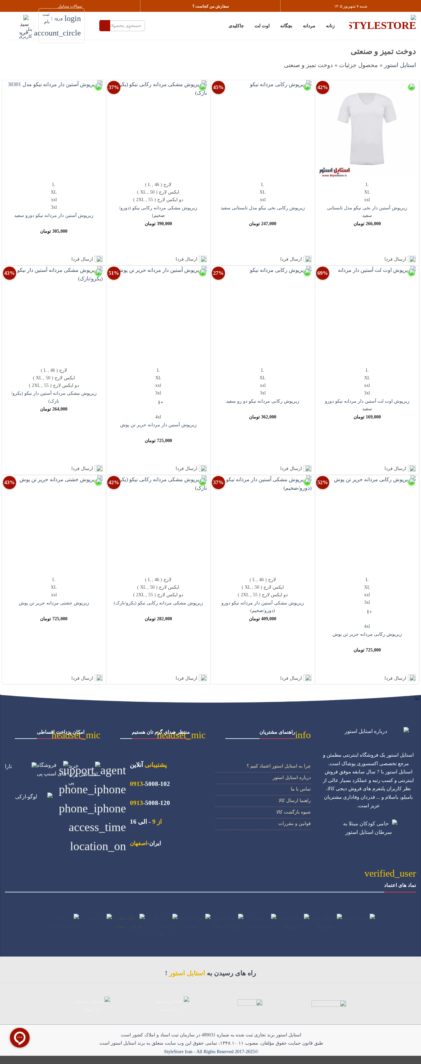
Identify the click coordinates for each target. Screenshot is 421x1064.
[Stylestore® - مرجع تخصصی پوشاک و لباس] (382, 25)
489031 (208, 1034)
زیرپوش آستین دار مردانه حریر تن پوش (158, 424)
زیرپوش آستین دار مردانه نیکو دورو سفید (53, 215)
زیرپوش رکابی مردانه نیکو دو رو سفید (262, 401)
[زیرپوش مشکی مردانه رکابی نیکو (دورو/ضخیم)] (158, 128)
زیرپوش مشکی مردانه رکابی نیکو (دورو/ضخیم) (158, 211)
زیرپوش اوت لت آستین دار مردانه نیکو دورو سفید (367, 404)
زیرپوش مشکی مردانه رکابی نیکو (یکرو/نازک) (158, 602)
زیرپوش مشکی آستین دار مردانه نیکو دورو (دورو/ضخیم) (262, 606)
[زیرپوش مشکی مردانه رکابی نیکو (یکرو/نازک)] (158, 524)
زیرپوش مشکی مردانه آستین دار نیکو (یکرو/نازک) (54, 396)
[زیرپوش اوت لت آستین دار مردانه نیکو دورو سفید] (367, 314)
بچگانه (286, 25)
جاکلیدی (236, 25)
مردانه (309, 25)
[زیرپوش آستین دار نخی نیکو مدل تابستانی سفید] (367, 128)
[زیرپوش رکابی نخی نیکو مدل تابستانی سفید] (262, 128)
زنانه (330, 25)
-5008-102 (150, 783)
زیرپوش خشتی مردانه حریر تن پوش (54, 602)
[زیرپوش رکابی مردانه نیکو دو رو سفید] (262, 314)
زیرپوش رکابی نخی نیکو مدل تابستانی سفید (263, 207)
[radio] (367, 184)
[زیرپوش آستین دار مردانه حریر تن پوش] (158, 314)
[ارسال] (104, 25)
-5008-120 (150, 802)
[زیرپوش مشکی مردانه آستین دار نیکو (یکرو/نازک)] (54, 314)
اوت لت (262, 25)
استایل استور (400, 65)
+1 (160, 402)
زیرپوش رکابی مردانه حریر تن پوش (367, 634)
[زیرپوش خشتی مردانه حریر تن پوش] (54, 524)
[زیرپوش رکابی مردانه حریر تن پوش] (367, 524)
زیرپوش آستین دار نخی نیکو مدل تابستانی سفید (367, 211)
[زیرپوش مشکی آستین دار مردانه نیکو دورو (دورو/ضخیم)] (262, 524)
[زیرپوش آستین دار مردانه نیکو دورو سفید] (54, 128)
